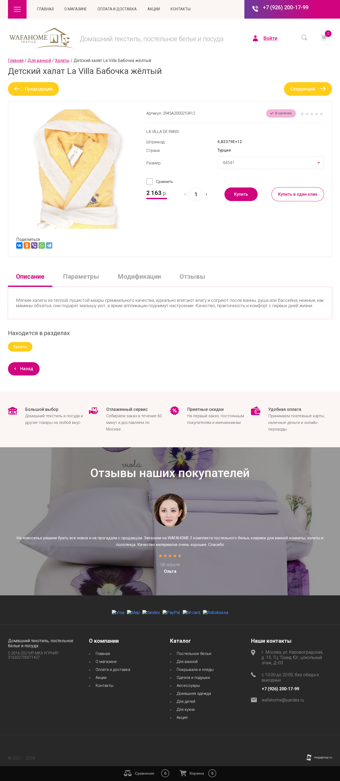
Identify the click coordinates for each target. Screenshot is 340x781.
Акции (153, 9)
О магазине (75, 9)
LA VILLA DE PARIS (162, 131)
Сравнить (164, 181)
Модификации (139, 276)
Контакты (180, 9)
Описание (30, 276)
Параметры (81, 276)
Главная (45, 9)
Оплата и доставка (117, 9)
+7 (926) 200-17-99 (285, 7)
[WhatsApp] (42, 245)
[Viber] (34, 245)
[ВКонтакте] (19, 245)
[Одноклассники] (27, 245)
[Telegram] (49, 245)
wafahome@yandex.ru (283, 700)
